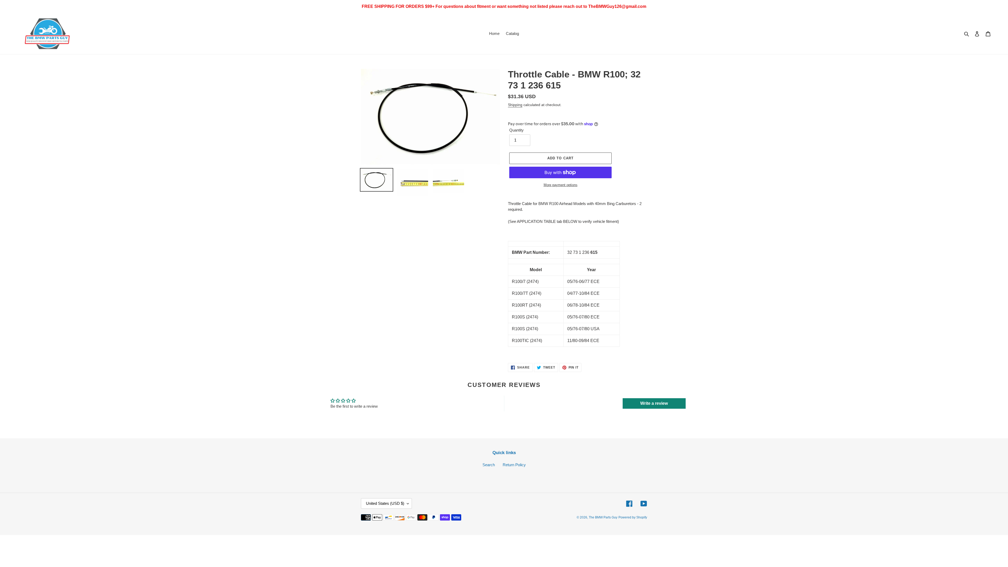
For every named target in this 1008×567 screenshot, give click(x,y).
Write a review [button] (654, 403)
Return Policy (514, 465)
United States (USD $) (385, 503)
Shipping (515, 105)
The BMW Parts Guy (603, 517)
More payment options (561, 185)
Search (488, 465)
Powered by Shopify (632, 517)
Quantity (516, 130)
